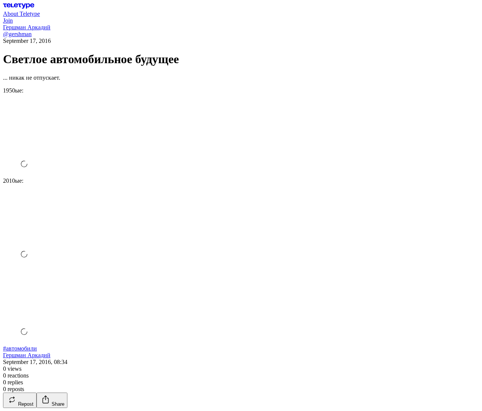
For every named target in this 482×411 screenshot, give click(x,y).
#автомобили (20, 348)
